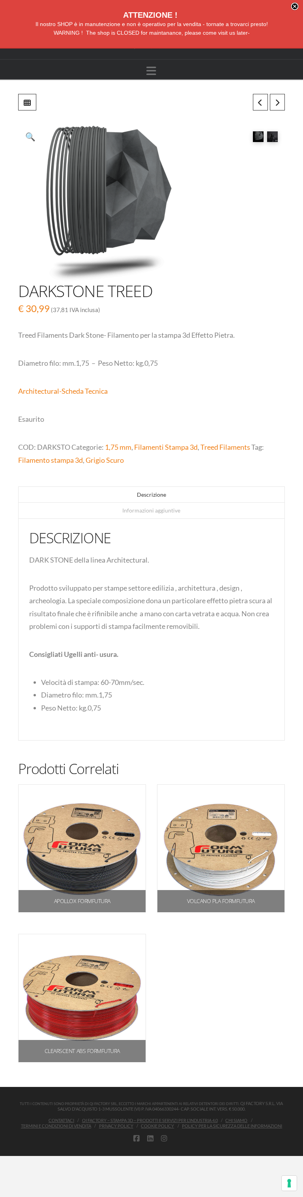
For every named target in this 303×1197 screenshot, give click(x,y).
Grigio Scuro (105, 460)
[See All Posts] (27, 102)
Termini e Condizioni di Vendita (56, 1125)
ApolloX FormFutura (82, 901)
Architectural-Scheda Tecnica (63, 391)
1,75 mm (118, 447)
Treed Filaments (225, 447)
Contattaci (61, 1120)
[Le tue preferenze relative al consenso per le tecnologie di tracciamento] (289, 1183)
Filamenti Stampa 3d (166, 447)
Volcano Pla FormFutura (221, 901)
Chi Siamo (236, 1120)
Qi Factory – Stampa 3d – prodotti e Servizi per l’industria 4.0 (150, 1120)
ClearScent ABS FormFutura (82, 1051)
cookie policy (157, 1125)
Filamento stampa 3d (50, 460)
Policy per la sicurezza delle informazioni (232, 1125)
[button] (151, 71)
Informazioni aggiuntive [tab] (151, 510)
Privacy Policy (116, 1125)
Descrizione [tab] (151, 494)
